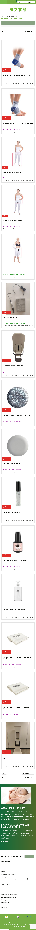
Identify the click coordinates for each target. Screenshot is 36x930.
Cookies (24, 924)
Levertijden (4, 900)
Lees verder (4, 841)
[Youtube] (15, 861)
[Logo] (18, 10)
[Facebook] (12, 861)
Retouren (4, 908)
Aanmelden (29, 856)
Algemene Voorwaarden (9, 924)
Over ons (4, 892)
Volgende (29, 31)
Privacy (19, 924)
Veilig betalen (5, 902)
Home (3, 16)
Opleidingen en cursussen (9, 894)
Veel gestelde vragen (8, 905)
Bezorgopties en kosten (8, 897)
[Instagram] (18, 861)
